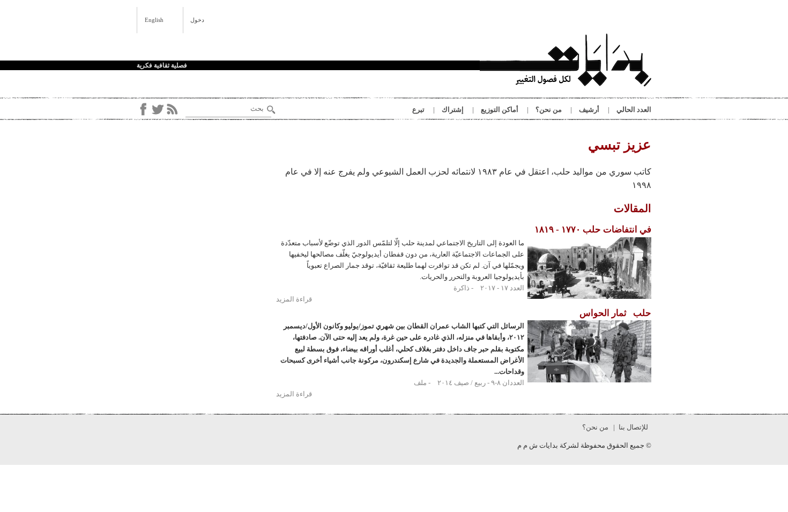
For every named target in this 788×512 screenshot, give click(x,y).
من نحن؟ (549, 110)
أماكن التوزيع (499, 110)
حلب (615, 313)
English (154, 20)
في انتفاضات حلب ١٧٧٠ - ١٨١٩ (592, 229)
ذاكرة (462, 288)
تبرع (418, 110)
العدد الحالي (633, 110)
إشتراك (453, 110)
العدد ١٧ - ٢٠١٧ (502, 288)
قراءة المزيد (294, 299)
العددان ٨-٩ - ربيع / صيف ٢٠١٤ (480, 383)
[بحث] (271, 109)
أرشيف (589, 110)
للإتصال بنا (633, 427)
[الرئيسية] (565, 61)
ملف (420, 383)
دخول (197, 20)
